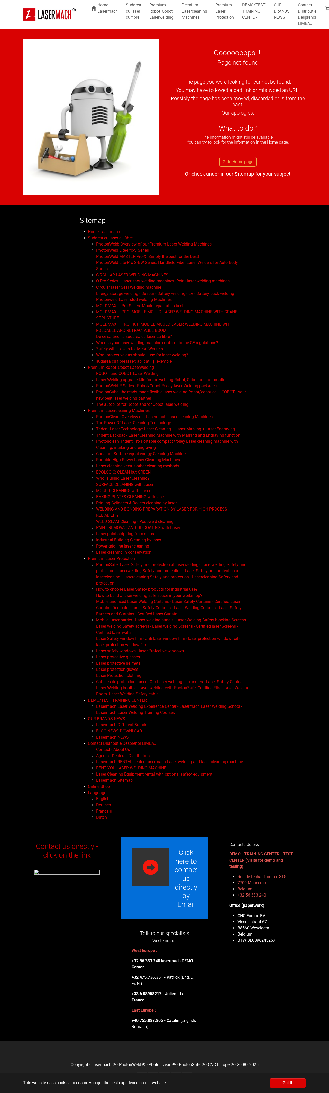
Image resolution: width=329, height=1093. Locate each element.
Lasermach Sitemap (114, 780)
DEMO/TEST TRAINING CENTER (117, 700)
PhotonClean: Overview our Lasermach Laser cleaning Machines (154, 416)
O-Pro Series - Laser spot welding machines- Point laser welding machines (163, 281)
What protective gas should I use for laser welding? (142, 355)
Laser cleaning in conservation (123, 552)
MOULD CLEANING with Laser (123, 490)
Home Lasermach (104, 231)
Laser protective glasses (118, 657)
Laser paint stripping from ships (125, 533)
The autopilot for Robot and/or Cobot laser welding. (142, 404)
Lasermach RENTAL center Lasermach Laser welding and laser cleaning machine (169, 761)
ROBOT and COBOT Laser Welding (127, 373)
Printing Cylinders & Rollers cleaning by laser (136, 503)
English (102, 798)
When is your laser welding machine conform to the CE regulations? (157, 342)
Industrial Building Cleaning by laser (128, 540)
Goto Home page (238, 161)
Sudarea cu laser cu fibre (110, 237)
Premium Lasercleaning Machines (119, 410)
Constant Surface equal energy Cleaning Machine (141, 453)
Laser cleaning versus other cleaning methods (137, 466)
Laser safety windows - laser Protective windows (140, 650)
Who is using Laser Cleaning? (123, 478)
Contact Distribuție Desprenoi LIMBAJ (122, 743)
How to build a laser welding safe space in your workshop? (149, 595)
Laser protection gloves (117, 669)
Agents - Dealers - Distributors (123, 755)
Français (104, 811)
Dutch (101, 817)
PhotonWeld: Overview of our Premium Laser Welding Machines (154, 244)
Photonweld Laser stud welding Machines (134, 299)
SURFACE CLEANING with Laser (124, 484)
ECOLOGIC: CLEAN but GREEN (123, 472)
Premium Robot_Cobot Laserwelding (121, 367)
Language (97, 792)
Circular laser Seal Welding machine (128, 287)
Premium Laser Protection (111, 558)
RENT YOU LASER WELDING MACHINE (131, 768)
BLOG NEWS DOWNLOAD (119, 731)
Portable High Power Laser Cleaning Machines (138, 459)
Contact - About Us (113, 749)
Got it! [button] (287, 1082)
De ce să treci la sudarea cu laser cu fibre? (134, 336)
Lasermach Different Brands (121, 724)
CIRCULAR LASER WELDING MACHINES (132, 274)
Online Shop (99, 786)
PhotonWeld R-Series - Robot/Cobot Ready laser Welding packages (156, 385)
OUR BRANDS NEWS (106, 718)
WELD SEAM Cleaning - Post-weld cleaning (134, 521)
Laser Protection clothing (118, 675)
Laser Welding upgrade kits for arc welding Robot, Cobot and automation (162, 379)
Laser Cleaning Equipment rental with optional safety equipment (154, 774)
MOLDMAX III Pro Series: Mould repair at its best (140, 305)
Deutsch (103, 805)
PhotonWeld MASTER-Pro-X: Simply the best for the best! (147, 256)
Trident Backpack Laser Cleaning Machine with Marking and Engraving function (168, 435)
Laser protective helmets (118, 663)
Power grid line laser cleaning (122, 546)
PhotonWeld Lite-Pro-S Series (122, 250)
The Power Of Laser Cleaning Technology (133, 422)
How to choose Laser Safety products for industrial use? (147, 589)
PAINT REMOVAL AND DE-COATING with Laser (138, 527)
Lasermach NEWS (112, 737)
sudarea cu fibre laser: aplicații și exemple (134, 361)
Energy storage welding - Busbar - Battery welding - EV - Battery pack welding (165, 293)
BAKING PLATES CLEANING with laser (130, 496)
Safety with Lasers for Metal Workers (129, 348)
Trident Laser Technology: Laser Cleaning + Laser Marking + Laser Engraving (165, 429)
